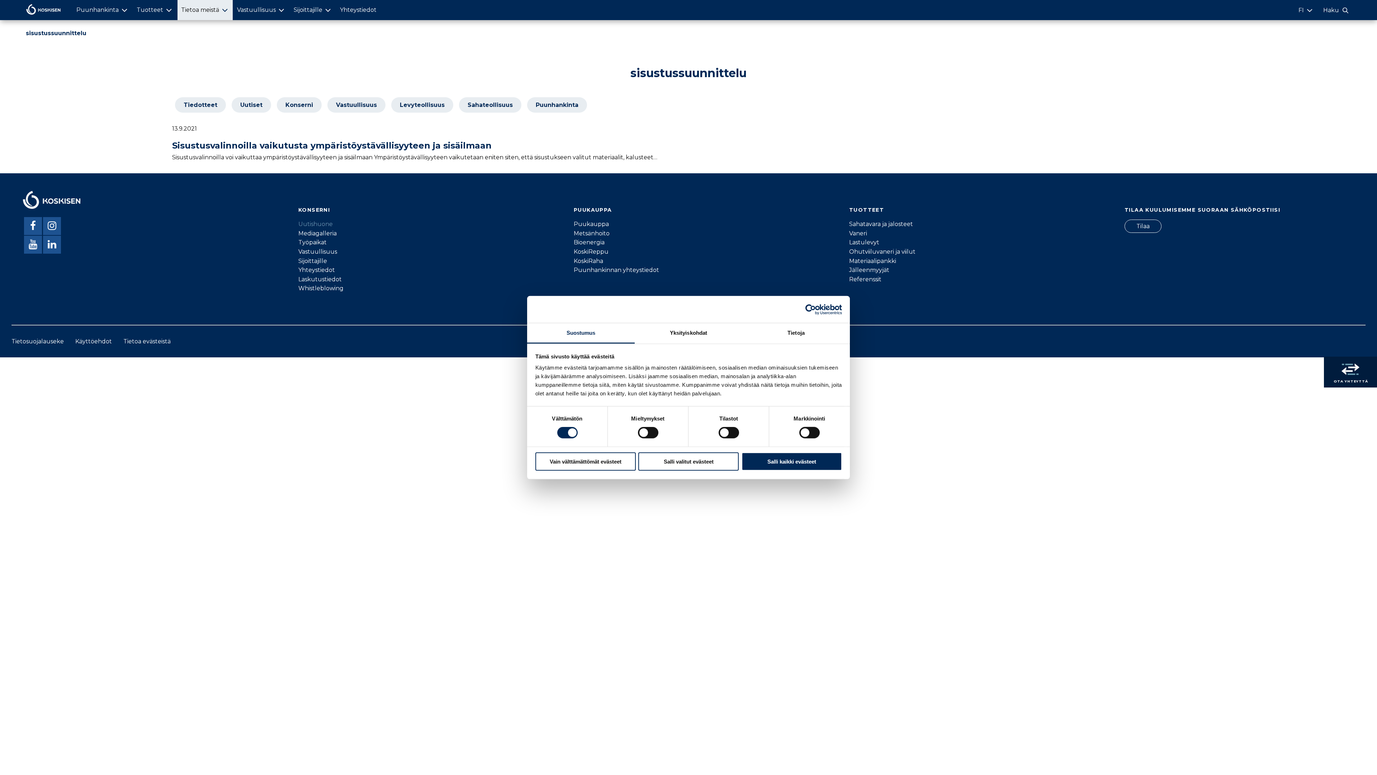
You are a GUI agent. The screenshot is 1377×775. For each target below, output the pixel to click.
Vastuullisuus (256, 9)
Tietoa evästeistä (147, 341)
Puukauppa (591, 224)
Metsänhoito (592, 233)
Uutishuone (315, 224)
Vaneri (858, 233)
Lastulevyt (864, 242)
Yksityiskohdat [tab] (688, 333)
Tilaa (1143, 226)
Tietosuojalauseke (37, 341)
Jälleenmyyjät (869, 270)
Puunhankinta (97, 9)
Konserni (299, 105)
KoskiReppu (591, 251)
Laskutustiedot (320, 279)
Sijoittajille (308, 9)
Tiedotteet (200, 105)
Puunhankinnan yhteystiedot (616, 270)
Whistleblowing (321, 288)
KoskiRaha (588, 261)
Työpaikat (312, 242)
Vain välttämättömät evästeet (585, 462)
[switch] (648, 432)
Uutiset (251, 105)
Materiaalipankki (872, 261)
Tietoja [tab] (796, 333)
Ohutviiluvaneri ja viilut (882, 251)
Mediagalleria (317, 233)
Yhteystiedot (358, 9)
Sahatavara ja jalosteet (881, 224)
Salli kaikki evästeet (791, 462)
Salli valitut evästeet (689, 462)
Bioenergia (589, 242)
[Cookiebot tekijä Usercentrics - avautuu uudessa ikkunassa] (810, 309)
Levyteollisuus (422, 105)
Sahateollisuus (490, 105)
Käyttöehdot (93, 341)
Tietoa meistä (200, 9)
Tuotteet (150, 9)
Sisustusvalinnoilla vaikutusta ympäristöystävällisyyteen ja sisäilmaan (332, 145)
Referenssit (865, 279)
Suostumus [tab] (581, 333)
